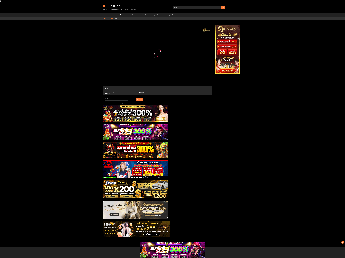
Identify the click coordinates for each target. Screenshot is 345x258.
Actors (135, 15)
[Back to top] (339, 253)
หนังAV (182, 15)
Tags (115, 15)
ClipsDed (113, 6)
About (143, 92)
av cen (111, 18)
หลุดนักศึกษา (156, 15)
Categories (125, 15)
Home (108, 15)
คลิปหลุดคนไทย (170, 15)
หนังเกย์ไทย (144, 15)
